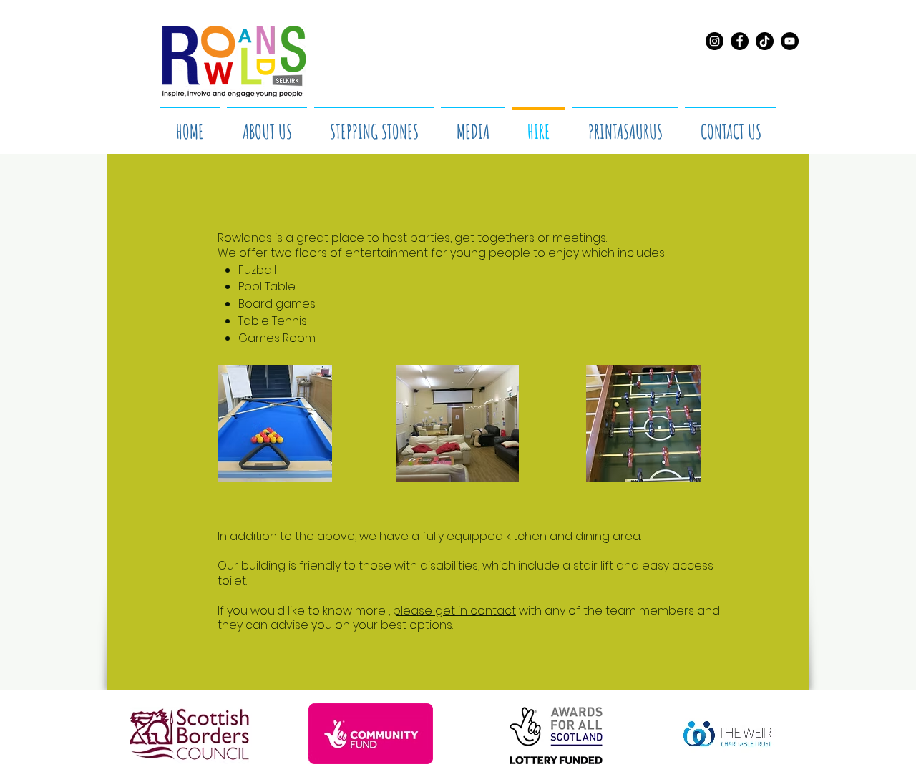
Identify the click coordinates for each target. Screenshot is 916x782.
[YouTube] (790, 41)
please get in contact (454, 610)
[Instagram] (714, 41)
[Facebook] (740, 41)
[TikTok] (765, 41)
